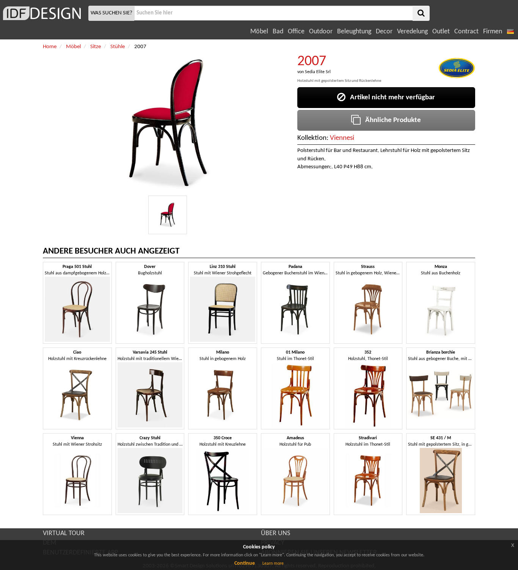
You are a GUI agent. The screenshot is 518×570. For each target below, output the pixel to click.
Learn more (273, 563)
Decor (384, 31)
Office (296, 31)
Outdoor (321, 31)
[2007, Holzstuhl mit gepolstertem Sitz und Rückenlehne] (167, 214)
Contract (466, 31)
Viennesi (342, 138)
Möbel (259, 31)
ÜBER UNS (275, 533)
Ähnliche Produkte (391, 120)
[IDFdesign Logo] (43, 13)
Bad (278, 31)
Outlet (441, 31)
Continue (244, 563)
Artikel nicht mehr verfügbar (390, 97)
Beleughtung (354, 31)
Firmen (492, 31)
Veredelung (412, 31)
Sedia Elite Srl (318, 72)
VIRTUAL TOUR (64, 533)
